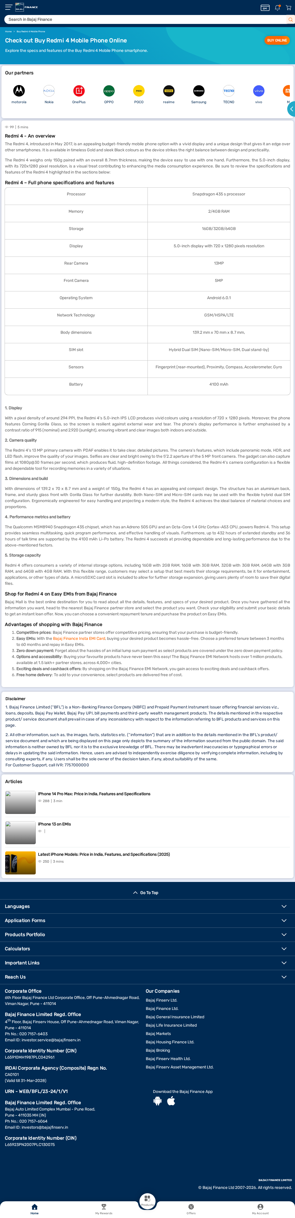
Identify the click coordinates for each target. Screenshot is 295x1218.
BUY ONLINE (277, 40)
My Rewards (103, 1213)
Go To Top (149, 892)
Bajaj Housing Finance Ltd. (170, 1042)
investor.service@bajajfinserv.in (51, 1040)
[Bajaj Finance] (26, 7)
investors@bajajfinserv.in (45, 1127)
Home (35, 1213)
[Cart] (288, 8)
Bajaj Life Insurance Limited (171, 1025)
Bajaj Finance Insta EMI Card (79, 638)
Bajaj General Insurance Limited (175, 1017)
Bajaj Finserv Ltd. (161, 1000)
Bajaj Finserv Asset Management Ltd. (180, 1067)
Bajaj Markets (158, 1033)
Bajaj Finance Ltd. (162, 1008)
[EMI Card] (265, 8)
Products (147, 1205)
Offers (191, 1213)
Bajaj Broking (158, 1050)
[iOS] (171, 1101)
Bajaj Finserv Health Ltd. (168, 1058)
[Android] (157, 1101)
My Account (260, 1213)
